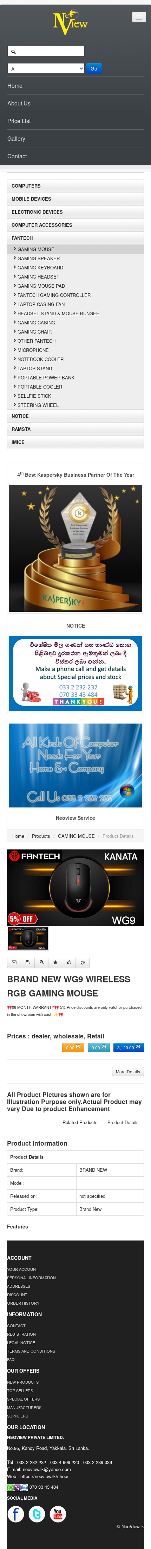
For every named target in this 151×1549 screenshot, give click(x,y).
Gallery (16, 138)
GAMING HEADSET (38, 276)
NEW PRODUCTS (23, 1382)
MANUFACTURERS (24, 1407)
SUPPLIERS (17, 1416)
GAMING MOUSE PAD (41, 285)
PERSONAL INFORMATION (31, 1277)
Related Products (80, 1122)
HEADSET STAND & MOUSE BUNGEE (58, 313)
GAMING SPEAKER (39, 258)
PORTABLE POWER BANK (46, 377)
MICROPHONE (33, 350)
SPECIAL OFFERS (23, 1399)
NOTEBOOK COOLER (41, 359)
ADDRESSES (18, 1286)
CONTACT (16, 1325)
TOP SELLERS (20, 1390)
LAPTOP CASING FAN (41, 304)
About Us (19, 103)
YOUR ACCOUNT (22, 1269)
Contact (17, 156)
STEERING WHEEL (38, 405)
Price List (19, 121)
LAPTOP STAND (35, 368)
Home (14, 85)
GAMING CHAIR (35, 331)
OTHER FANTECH (36, 340)
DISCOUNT (17, 1294)
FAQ (11, 1359)
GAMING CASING (36, 322)
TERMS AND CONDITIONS (31, 1351)
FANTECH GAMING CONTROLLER (54, 295)
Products (41, 836)
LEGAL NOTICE (21, 1342)
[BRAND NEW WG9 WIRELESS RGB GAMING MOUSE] (75, 887)
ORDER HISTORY (23, 1303)
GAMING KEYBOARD (40, 267)
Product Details (123, 1122)
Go (94, 68)
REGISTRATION (21, 1334)
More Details (128, 1071)
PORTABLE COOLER (40, 386)
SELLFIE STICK (34, 395)
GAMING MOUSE (36, 249)
